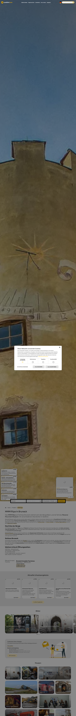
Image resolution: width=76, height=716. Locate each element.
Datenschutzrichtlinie (43, 356)
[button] (23, 367)
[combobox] (59, 347)
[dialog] (38, 358)
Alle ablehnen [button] (38, 366)
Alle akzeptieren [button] (52, 366)
